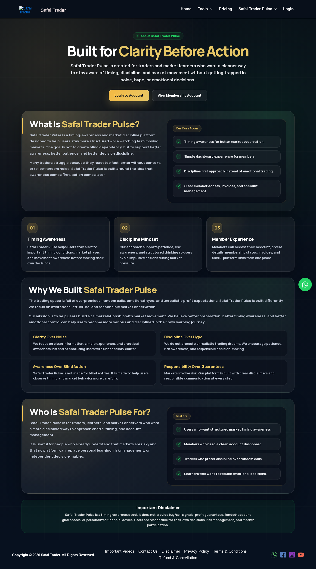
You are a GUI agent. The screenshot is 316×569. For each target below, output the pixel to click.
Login (288, 9)
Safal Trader (53, 10)
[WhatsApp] (274, 554)
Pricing (225, 9)
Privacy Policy (196, 551)
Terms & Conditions (230, 551)
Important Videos (119, 551)
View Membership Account (179, 95)
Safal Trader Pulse (255, 9)
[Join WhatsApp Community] (305, 284)
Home (186, 9)
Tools (203, 9)
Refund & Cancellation (178, 558)
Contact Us (148, 551)
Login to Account (129, 95)
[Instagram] (292, 554)
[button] (210, 9)
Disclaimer (171, 551)
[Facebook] (283, 554)
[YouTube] (300, 554)
